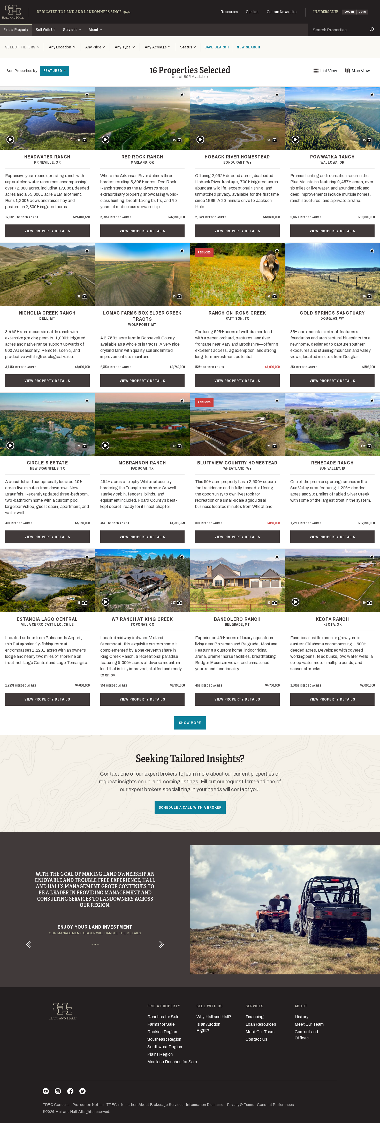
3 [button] (97, 944)
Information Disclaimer (205, 1105)
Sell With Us (45, 29)
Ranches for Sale (163, 1017)
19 (174, 296)
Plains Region (160, 1054)
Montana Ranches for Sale (172, 1062)
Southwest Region (164, 1047)
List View (328, 71)
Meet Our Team (260, 1032)
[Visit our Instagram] (58, 1092)
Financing (255, 1017)
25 (268, 446)
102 (363, 446)
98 (78, 140)
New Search (248, 47)
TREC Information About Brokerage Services (145, 1105)
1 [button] (92, 944)
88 (78, 603)
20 (364, 296)
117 (173, 603)
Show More (190, 722)
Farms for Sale (161, 1024)
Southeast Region (164, 1039)
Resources (229, 11)
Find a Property (16, 29)
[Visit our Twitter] (82, 1092)
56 (268, 140)
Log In (349, 11)
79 (78, 446)
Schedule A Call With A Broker (190, 807)
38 (78, 296)
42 (268, 296)
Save (216, 47)
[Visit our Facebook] (70, 1092)
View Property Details (47, 231)
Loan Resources (261, 1024)
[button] (95, 47)
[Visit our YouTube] (46, 1092)
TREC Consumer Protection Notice (73, 1105)
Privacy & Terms (240, 1105)
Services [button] (70, 29)
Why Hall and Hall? (213, 1017)
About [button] (94, 29)
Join (362, 11)
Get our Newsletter (282, 11)
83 (268, 603)
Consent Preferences (275, 1105)
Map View (361, 71)
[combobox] (62, 47)
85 (174, 140)
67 (174, 446)
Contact (252, 11)
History (301, 1017)
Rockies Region (162, 1032)
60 (364, 603)
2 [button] (95, 944)
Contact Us (256, 1039)
